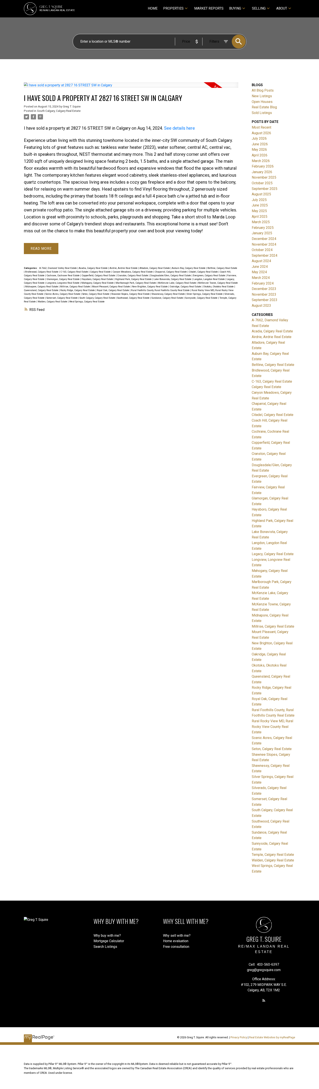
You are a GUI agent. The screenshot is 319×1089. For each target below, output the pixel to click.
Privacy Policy (238, 1037)
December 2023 (264, 289)
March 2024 (261, 278)
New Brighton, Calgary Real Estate (150, 286)
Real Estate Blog (264, 107)
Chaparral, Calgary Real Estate (171, 271)
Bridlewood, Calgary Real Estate (42, 271)
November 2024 (264, 244)
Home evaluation (175, 941)
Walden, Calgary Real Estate (53, 301)
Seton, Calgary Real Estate (96, 294)
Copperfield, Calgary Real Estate (99, 275)
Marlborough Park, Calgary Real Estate (136, 282)
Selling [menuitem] (259, 8)
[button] (264, 1000)
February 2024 (263, 283)
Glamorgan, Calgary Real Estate (63, 279)
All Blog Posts (263, 90)
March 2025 (261, 222)
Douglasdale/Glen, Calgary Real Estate (171, 275)
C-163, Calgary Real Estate (74, 271)
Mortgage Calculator (109, 941)
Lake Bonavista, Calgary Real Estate (173, 279)
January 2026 (262, 172)
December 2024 (264, 239)
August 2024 (261, 261)
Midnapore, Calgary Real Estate (42, 286)
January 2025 (262, 233)
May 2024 (259, 272)
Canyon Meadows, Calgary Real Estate (133, 271)
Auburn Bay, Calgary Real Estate (189, 268)
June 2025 (260, 205)
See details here (179, 128)
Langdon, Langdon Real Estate (209, 279)
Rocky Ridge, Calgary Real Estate (77, 290)
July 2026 (259, 138)
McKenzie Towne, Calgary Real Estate (218, 282)
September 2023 (264, 300)
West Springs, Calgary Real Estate (87, 301)
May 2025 (259, 211)
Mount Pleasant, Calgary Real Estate (111, 286)
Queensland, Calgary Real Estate (41, 290)
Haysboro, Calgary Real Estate (98, 279)
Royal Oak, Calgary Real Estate (113, 290)
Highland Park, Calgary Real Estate (133, 279)
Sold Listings (262, 113)
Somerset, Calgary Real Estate (62, 298)
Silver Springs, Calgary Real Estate (205, 294)
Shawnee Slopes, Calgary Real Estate (130, 294)
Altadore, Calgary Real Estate (155, 268)
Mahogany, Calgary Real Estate (97, 282)
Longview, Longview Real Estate (63, 282)
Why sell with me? (177, 935)
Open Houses (262, 102)
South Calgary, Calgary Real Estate (59, 110)
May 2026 (259, 149)
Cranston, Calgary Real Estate (133, 275)
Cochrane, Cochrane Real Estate (63, 275)
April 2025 (259, 216)
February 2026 (263, 166)
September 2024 (264, 255)
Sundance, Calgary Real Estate (167, 298)
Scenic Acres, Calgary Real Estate (63, 294)
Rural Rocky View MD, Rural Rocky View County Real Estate (272, 726)
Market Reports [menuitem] (209, 8)
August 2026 (261, 133)
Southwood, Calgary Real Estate (133, 298)
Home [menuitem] (153, 8)
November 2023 (264, 294)
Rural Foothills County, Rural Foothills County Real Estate (160, 290)
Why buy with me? (107, 935)
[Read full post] (131, 87)
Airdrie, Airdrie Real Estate (124, 268)
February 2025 (263, 228)
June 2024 (260, 267)
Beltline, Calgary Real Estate (222, 268)
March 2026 (261, 161)
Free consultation (176, 947)
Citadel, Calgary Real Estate (204, 271)
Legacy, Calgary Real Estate (273, 554)
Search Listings (105, 947)
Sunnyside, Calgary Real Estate (201, 298)
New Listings (262, 96)
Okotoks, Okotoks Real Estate (218, 286)
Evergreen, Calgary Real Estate (209, 275)
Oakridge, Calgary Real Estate (186, 286)
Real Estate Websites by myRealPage (272, 1037)
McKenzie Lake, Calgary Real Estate (177, 282)
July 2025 (259, 200)
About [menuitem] (281, 8)
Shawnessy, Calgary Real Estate (169, 294)
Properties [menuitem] (173, 8)
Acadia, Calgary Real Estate (93, 268)
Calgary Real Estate (100, 271)
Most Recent (261, 127)
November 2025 (264, 177)
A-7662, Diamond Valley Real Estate (58, 268)
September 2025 (264, 189)
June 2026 (260, 144)
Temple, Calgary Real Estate (273, 855)
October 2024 (262, 250)
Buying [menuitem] (235, 8)
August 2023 (261, 305)
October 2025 (262, 183)
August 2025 (261, 194)
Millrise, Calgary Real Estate (75, 286)
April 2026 (259, 155)
